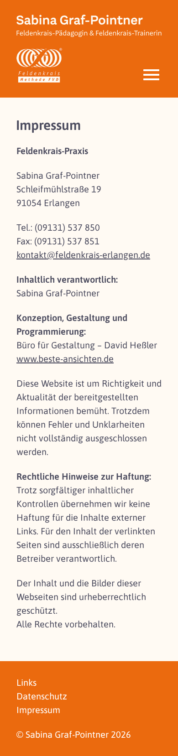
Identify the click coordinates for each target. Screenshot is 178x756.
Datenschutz (41, 696)
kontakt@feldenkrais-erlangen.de (83, 254)
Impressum (38, 709)
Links (26, 682)
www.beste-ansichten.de (65, 358)
